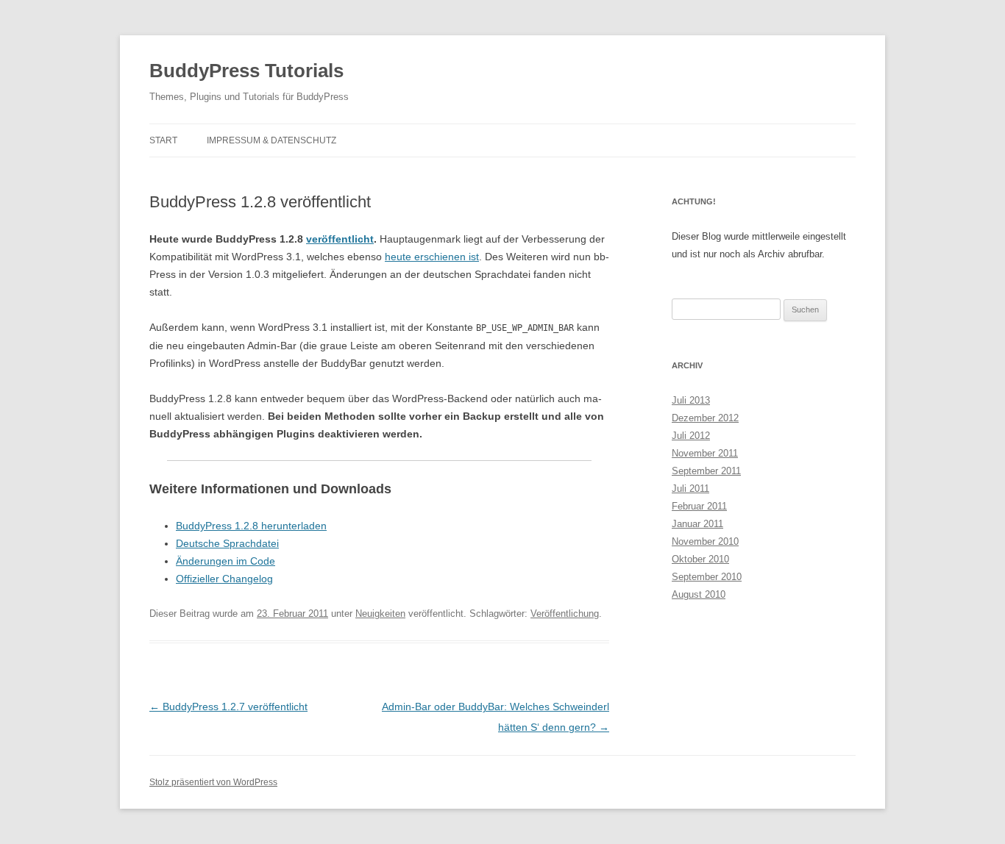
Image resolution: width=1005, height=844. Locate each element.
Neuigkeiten (380, 613)
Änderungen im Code (225, 561)
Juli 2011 (690, 488)
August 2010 (698, 594)
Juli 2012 (691, 435)
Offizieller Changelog (224, 578)
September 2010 (707, 576)
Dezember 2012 (705, 417)
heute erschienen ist (432, 256)
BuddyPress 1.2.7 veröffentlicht (228, 706)
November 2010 (705, 541)
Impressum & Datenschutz (271, 140)
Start (163, 140)
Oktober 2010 (700, 559)
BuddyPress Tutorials (246, 71)
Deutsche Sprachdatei (227, 543)
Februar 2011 (699, 506)
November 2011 (705, 453)
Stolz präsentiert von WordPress (213, 782)
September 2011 (706, 470)
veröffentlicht (340, 239)
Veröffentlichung (564, 613)
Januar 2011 (697, 523)
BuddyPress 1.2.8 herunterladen (251, 526)
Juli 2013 (691, 400)
